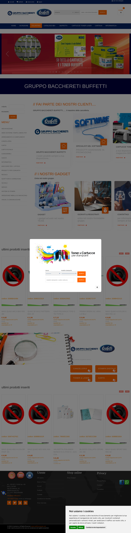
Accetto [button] (73, 527)
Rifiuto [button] (81, 527)
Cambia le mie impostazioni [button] (95, 527)
